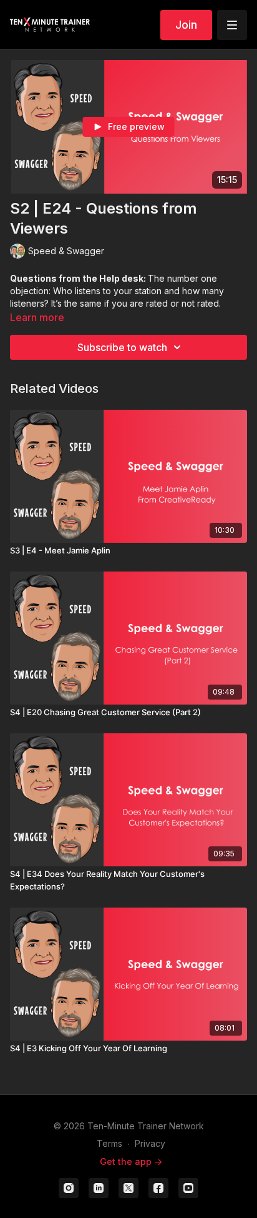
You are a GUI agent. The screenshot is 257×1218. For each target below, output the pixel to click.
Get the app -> (131, 1161)
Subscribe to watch (122, 347)
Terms (109, 1143)
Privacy (150, 1143)
